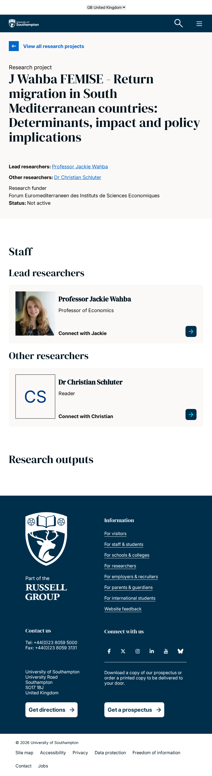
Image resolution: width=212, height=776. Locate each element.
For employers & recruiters (131, 576)
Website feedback (123, 609)
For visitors (115, 533)
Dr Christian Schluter (77, 177)
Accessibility (53, 752)
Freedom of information (156, 752)
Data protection (110, 752)
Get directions (47, 709)
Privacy (80, 752)
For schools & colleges (126, 555)
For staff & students (123, 544)
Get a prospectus (130, 709)
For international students (129, 598)
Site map (24, 752)
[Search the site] (179, 23)
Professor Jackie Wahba (80, 166)
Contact (23, 766)
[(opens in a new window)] (109, 651)
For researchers (120, 565)
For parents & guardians (128, 587)
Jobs (43, 766)
